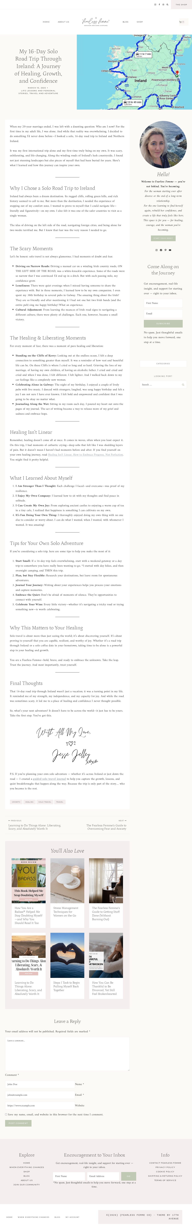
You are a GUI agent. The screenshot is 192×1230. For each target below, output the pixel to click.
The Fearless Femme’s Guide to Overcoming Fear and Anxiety (106, 825)
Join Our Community (27, 1185)
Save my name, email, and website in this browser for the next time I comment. (55, 1114)
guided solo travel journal (49, 779)
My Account (73, 1217)
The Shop (181, 5)
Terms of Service (165, 1180)
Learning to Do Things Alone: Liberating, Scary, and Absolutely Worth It (34, 825)
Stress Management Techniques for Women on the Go (65, 911)
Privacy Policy (165, 1167)
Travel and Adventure (44, 93)
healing (29, 802)
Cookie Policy (165, 1171)
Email (79, 1095)
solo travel (45, 802)
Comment (12, 1075)
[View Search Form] (167, 4)
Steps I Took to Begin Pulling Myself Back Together (66, 986)
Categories (163, 364)
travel (59, 802)
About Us (63, 22)
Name (79, 1084)
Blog (27, 1176)
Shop (27, 1171)
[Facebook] (159, 4)
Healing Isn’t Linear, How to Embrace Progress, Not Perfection (85, 454)
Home (46, 22)
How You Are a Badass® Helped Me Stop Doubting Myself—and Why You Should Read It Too (28, 915)
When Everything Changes (26, 1167)
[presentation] (29, 880)
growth (16, 802)
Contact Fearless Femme (165, 1163)
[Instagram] (155, 4)
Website (79, 1105)
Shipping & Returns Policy (165, 1176)
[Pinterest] (163, 4)
